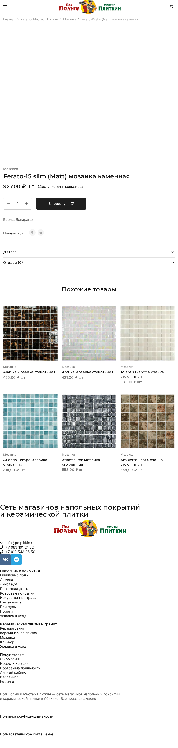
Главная (9, 19)
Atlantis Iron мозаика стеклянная (81, 462)
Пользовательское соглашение (26, 734)
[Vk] (5, 559)
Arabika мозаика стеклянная (29, 372)
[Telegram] (16, 559)
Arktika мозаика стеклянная (88, 372)
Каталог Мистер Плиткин (39, 19)
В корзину (57, 203)
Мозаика (69, 19)
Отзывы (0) (13, 262)
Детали (9, 252)
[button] (54, 311)
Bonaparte (24, 219)
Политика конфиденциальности (26, 716)
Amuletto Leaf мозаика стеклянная (141, 462)
